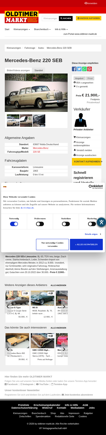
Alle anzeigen (58, 285)
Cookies (83, 416)
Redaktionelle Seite (64, 416)
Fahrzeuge (30, 48)
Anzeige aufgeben (90, 18)
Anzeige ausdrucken (86, 155)
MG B (35, 307)
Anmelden (92, 3)
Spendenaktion (43, 416)
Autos (41, 48)
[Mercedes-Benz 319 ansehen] (67, 340)
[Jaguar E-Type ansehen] (17, 298)
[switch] (40, 224)
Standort (39, 70)
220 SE (36, 152)
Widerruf (47, 407)
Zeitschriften (25, 416)
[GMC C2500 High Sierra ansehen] (42, 340)
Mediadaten (77, 407)
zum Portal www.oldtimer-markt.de (80, 34)
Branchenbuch (41, 29)
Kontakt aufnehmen (87, 161)
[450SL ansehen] (17, 340)
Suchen (66, 18)
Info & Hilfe (60, 29)
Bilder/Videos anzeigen (18, 70)
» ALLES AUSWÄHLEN (86, 244)
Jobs (92, 407)
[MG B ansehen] (42, 298)
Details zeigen (91, 234)
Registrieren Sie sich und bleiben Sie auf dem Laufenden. (49, 395)
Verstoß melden (84, 150)
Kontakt (61, 407)
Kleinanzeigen (21, 29)
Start (7, 29)
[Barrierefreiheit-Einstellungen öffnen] (101, 222)
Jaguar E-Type (14, 307)
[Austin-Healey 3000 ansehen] (67, 298)
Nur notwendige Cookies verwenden (52, 244)
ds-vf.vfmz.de (27, 208)
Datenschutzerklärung (24, 407)
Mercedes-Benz (40, 148)
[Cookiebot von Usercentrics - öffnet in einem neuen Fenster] (91, 187)
